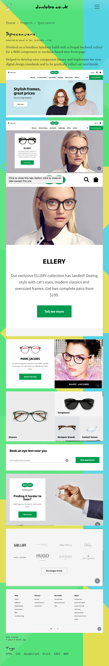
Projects (26, 23)
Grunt (47, 653)
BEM (66, 653)
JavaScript (31, 653)
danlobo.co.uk (51, 7)
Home (10, 23)
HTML (9, 653)
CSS (18, 653)
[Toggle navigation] (97, 7)
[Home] (9, 7)
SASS (57, 653)
